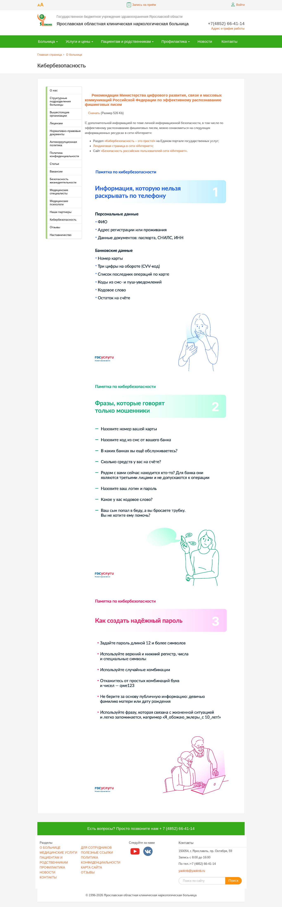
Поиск (233, 881)
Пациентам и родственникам (126, 41)
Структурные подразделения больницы (60, 101)
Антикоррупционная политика (63, 143)
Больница (46, 41)
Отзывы (55, 227)
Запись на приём (144, 4)
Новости (205, 41)
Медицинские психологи (59, 202)
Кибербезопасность (63, 219)
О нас (54, 90)
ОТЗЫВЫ (88, 872)
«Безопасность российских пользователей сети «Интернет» (144, 151)
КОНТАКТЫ (48, 877)
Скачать (94, 113)
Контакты (229, 41)
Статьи (54, 163)
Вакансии (56, 171)
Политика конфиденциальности (64, 154)
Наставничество (60, 235)
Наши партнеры (60, 212)
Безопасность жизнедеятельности (63, 180)
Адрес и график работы (228, 28)
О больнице (74, 54)
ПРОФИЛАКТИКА (52, 867)
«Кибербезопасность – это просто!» (129, 141)
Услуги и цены (78, 41)
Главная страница (49, 54)
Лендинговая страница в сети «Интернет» (123, 146)
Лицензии (56, 123)
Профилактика (174, 41)
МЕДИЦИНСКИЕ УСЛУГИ (58, 852)
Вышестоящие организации (59, 114)
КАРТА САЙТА (91, 867)
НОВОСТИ (47, 872)
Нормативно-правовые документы (65, 132)
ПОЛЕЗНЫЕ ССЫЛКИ (97, 852)
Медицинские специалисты (59, 191)
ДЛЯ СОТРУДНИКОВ (96, 847)
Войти (240, 4)
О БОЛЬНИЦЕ (50, 847)
